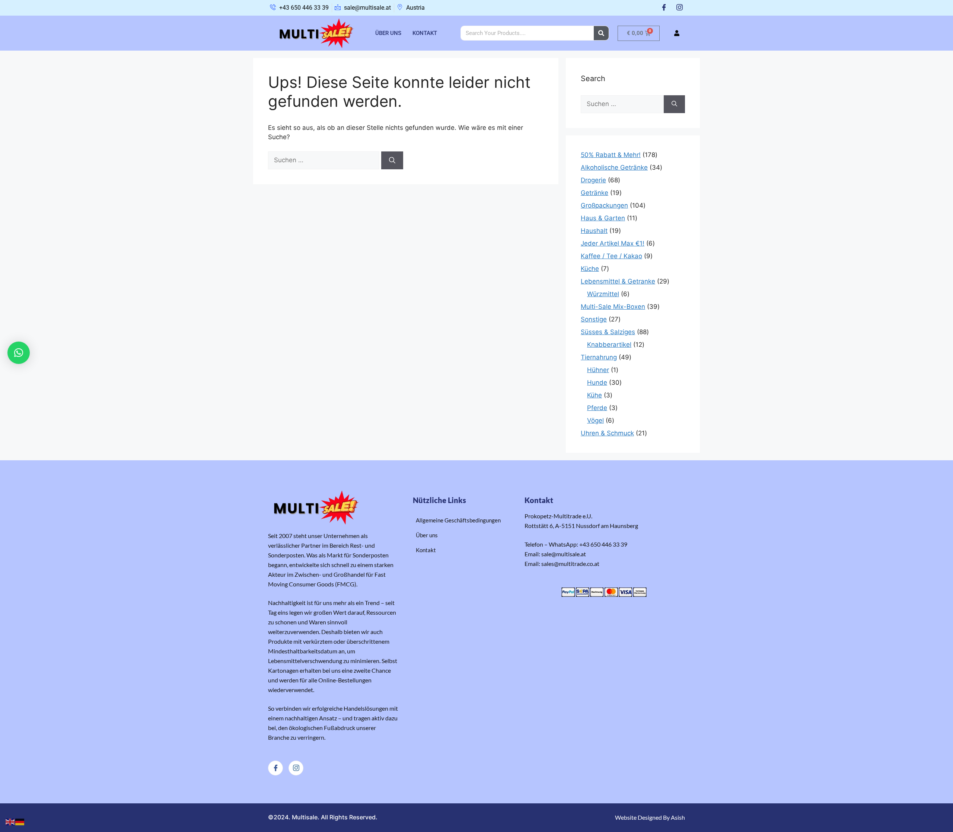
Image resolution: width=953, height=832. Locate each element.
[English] (10, 821)
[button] (18, 353)
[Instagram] (679, 8)
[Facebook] (664, 8)
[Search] (601, 33)
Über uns (388, 33)
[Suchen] (392, 160)
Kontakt (424, 33)
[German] (20, 821)
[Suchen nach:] (324, 160)
